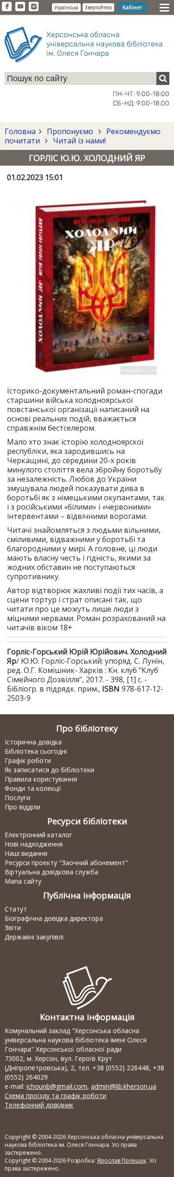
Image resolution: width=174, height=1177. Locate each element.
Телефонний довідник (39, 1104)
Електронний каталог (38, 834)
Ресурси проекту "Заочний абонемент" (66, 862)
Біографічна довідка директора (54, 918)
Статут (16, 909)
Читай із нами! (78, 141)
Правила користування (41, 779)
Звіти (13, 927)
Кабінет (132, 7)
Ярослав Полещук (121, 1160)
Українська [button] (66, 7)
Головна (20, 131)
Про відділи (22, 806)
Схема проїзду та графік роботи (55, 1095)
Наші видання (26, 853)
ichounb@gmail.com (56, 1086)
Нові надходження (34, 844)
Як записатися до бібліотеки (49, 769)
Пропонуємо (70, 131)
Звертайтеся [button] (98, 7)
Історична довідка (33, 741)
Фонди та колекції (33, 788)
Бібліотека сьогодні (36, 751)
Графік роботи (28, 760)
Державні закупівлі (34, 936)
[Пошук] (162, 78)
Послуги (17, 797)
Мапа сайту (23, 881)
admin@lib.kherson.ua (123, 1086)
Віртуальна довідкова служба (51, 871)
